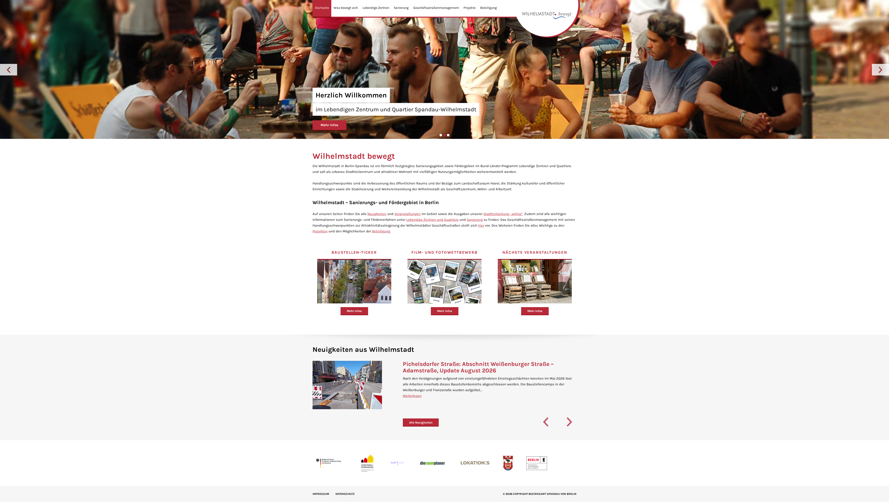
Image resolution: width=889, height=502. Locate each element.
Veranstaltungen (407, 214)
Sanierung (401, 8)
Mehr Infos (329, 125)
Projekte (469, 8)
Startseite (322, 8)
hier (481, 225)
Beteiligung (488, 8)
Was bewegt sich (346, 8)
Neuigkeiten (376, 214)
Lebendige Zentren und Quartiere (432, 220)
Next (880, 69)
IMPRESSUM (321, 494)
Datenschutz (345, 494)
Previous (8, 69)
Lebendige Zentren (376, 8)
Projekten (320, 231)
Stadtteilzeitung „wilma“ (503, 214)
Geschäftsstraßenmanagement (436, 8)
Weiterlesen (412, 396)
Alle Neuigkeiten (420, 422)
